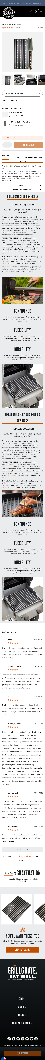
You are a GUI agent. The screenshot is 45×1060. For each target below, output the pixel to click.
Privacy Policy (36, 1045)
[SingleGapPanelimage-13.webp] (5, 114)
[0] (36, 11)
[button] (22, 162)
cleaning (5, 263)
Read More (6, 180)
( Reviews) (16, 27)
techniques (14, 251)
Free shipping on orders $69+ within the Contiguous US (22, 3)
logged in (25, 856)
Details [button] (5, 156)
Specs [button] (16, 157)
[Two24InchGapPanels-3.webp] (5, 124)
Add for (17, 116)
